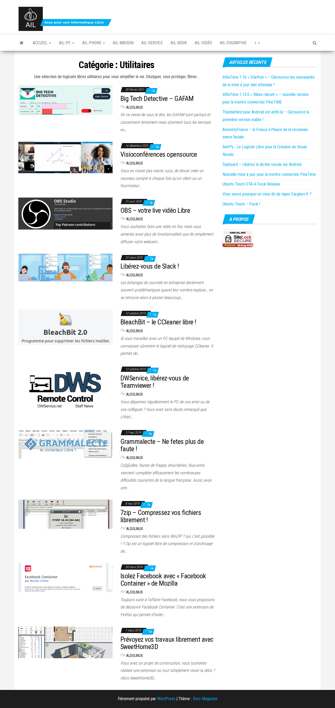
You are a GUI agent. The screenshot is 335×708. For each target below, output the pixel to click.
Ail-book (179, 42)
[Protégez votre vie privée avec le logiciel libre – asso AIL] (21, 43)
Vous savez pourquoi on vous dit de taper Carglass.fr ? (266, 194)
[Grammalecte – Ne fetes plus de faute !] (65, 443)
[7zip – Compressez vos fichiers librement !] (65, 513)
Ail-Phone (92, 42)
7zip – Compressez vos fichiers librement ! (160, 516)
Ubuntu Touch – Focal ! (241, 203)
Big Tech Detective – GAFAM (156, 98)
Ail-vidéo (203, 42)
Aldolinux (134, 107)
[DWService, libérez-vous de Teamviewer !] (65, 387)
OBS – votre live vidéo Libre (155, 210)
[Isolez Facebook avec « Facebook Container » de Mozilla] (65, 577)
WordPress (166, 698)
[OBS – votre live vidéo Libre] (65, 213)
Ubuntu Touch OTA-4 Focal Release (251, 184)
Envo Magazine (205, 698)
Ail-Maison (123, 42)
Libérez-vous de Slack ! (149, 266)
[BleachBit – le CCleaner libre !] (65, 326)
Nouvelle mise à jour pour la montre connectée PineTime (269, 174)
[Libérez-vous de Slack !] (65, 267)
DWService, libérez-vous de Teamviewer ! (154, 382)
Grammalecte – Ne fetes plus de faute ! (162, 445)
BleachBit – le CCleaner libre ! (158, 322)
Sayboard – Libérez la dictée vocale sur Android (262, 164)
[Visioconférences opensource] (65, 157)
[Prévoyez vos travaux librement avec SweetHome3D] (65, 642)
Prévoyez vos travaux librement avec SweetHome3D (167, 643)
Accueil (40, 42)
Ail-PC (65, 42)
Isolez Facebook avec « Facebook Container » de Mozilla (163, 579)
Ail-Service (152, 42)
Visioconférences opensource (158, 154)
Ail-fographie (233, 42)
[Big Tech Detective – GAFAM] (65, 99)
